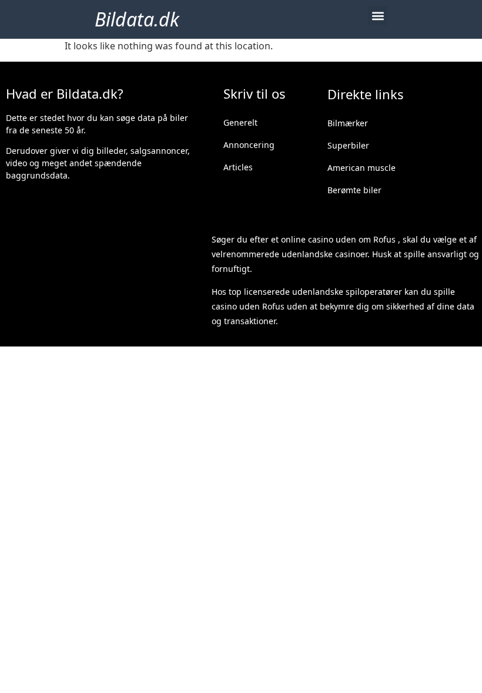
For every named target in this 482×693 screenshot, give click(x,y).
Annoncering (249, 144)
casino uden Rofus (248, 306)
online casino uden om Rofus (338, 239)
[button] (377, 15)
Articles (238, 167)
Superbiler (348, 145)
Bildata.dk (137, 19)
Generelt (240, 122)
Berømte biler (354, 190)
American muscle (361, 167)
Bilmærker (347, 123)
